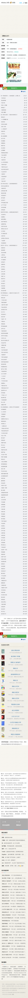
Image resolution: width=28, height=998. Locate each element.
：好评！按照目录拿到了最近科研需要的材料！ (14, 840)
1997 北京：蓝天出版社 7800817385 (14, 912)
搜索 (26, 3)
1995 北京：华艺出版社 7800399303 (13, 889)
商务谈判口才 (15, 728)
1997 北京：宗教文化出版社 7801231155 (14, 883)
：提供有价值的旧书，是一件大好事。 (11, 843)
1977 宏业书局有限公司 (11, 875)
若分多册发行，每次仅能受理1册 (18, 58)
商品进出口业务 (15, 704)
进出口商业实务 (15, 650)
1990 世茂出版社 (10, 920)
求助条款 (16, 52)
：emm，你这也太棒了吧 (9, 848)
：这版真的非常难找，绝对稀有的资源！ (13, 851)
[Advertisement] (14, 19)
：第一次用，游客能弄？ (9, 860)
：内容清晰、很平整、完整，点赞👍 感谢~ (13, 865)
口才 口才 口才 (15, 716)
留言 (20, 3)
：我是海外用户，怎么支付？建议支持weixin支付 (14, 863)
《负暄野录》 (20, 966)
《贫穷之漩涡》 (13, 966)
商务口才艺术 (15, 686)
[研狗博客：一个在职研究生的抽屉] (8, 2)
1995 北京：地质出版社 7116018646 (14, 892)
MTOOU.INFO (16, 992)
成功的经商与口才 (15, 674)
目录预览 (20, 49)
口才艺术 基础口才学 (15, 722)
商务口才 (15, 668)
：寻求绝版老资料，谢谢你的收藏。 (12, 846)
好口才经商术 (15, 710)
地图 (13, 994)
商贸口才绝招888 (15, 734)
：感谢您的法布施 (7, 837)
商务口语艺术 (15, 692)
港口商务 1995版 (15, 656)
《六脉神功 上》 (5, 966)
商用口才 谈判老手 (15, 662)
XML (10, 994)
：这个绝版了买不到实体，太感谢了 (11, 857)
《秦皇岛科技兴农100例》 (15, 974)
